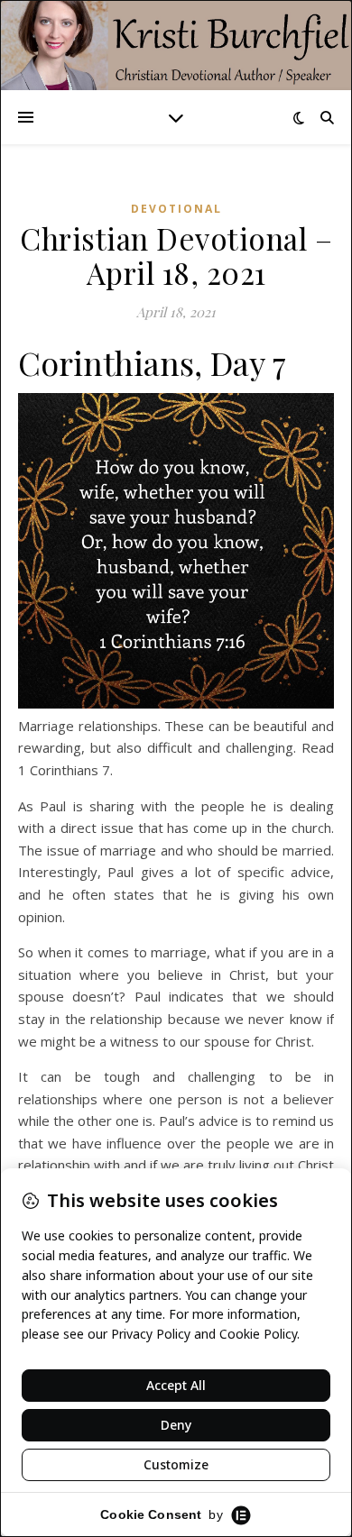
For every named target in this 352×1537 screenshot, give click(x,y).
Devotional (176, 208)
